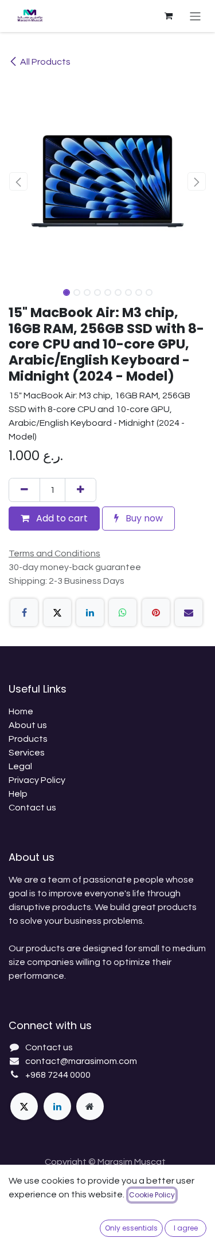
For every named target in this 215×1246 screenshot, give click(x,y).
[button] (19, 181)
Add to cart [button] (61, 518)
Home (21, 711)
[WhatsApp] (122, 612)
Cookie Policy (152, 1195)
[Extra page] (90, 1106)
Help (18, 793)
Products (28, 738)
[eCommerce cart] (168, 16)
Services (27, 752)
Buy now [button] (143, 518)
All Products (45, 61)
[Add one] (80, 490)
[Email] (188, 612)
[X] (57, 612)
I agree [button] (186, 1228)
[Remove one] (24, 490)
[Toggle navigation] (195, 16)
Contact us (32, 807)
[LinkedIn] (90, 612)
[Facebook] (24, 612)
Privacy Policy (37, 780)
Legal (20, 766)
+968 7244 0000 (58, 1074)
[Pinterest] (156, 612)
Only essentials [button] (131, 1228)
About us (28, 725)
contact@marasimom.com (81, 1061)
